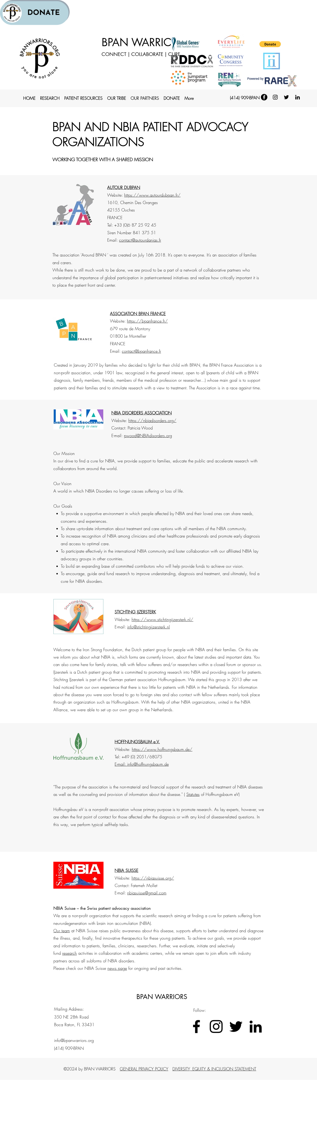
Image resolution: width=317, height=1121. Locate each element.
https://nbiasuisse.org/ (153, 878)
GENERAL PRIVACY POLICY (144, 1069)
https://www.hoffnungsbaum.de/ (162, 749)
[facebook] (264, 97)
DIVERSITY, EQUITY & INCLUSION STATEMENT (214, 1069)
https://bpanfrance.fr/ (147, 321)
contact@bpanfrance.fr (141, 351)
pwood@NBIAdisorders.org (148, 435)
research (69, 953)
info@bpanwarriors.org (74, 1040)
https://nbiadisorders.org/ (152, 420)
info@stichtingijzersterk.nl (148, 627)
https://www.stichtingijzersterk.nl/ (162, 619)
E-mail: (121, 627)
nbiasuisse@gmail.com (146, 893)
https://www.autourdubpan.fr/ (152, 195)
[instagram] (275, 97)
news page (117, 968)
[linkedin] (297, 97)
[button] (270, 44)
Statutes (193, 794)
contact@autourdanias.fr (140, 240)
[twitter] (286, 97)
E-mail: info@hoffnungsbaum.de (142, 764)
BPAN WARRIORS (143, 42)
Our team (61, 930)
